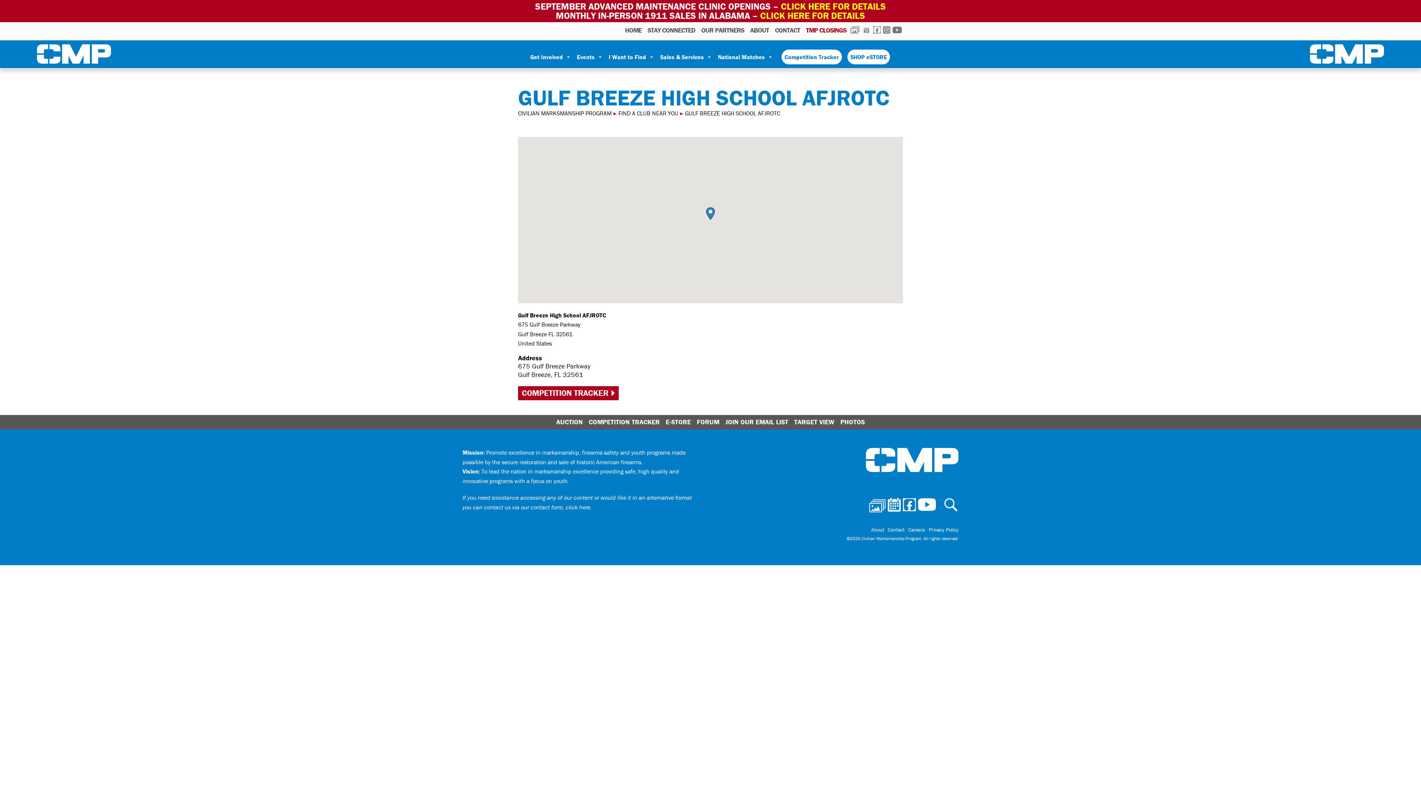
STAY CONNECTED (671, 30)
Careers (916, 529)
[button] (710, 213)
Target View (814, 422)
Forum (708, 422)
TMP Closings (826, 30)
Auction (569, 422)
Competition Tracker (812, 57)
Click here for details (833, 6)
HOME (633, 30)
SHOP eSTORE (868, 57)
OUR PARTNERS (722, 30)
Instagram (886, 30)
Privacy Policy (943, 529)
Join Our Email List (756, 422)
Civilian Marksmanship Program (74, 55)
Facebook (877, 30)
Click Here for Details (812, 15)
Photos (855, 30)
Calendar (866, 30)
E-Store (678, 422)
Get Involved (546, 57)
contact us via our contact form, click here (537, 507)
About (759, 30)
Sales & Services (682, 57)
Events (586, 57)
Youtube (897, 30)
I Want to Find (627, 57)
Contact (787, 30)
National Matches (741, 57)
